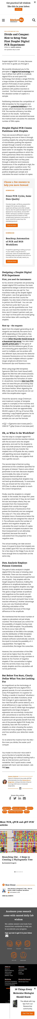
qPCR (27, 812)
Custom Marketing (10, 985)
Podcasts (21, 974)
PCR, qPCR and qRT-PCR (11, 31)
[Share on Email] (24, 799)
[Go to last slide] (2, 849)
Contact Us (8, 974)
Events (20, 972)
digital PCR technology (21, 72)
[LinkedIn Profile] (20, 789)
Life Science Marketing (11, 981)
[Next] (34, 849)
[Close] (35, 988)
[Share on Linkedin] (20, 799)
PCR (4, 812)
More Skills (21, 970)
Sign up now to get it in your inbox (18, 933)
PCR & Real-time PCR (15, 812)
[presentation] (18, 841)
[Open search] (34, 21)
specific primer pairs (10, 344)
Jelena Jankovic (16, 47)
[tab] (14, 871)
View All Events (7, 896)
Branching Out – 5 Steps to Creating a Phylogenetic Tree (17, 858)
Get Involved (8, 972)
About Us (7, 969)
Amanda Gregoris (10, 863)
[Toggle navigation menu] (3, 20)
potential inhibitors (19, 106)
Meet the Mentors (9, 970)
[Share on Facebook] (10, 799)
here (7, 767)
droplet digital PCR (19, 808)
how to (29, 808)
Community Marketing (11, 983)
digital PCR (7, 808)
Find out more (11, 225)
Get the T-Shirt (9, 975)
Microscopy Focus (23, 981)
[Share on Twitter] (15, 799)
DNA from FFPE (27, 381)
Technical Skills (22, 969)
